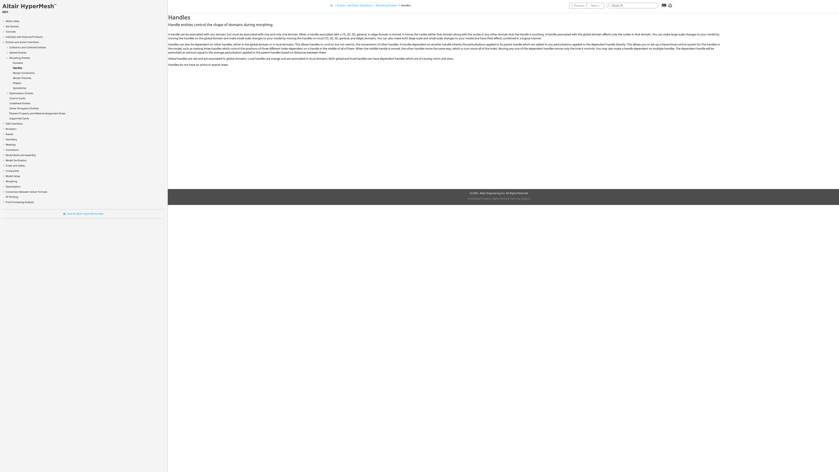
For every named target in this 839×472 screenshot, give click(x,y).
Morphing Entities (19, 57)
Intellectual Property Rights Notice (487, 198)
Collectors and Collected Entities (27, 47)
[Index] (663, 9)
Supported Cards (19, 118)
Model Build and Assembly (21, 155)
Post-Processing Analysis (20, 202)
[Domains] (578, 6)
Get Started (12, 26)
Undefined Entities (19, 103)
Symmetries (19, 88)
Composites (12, 170)
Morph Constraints (24, 73)
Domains (18, 62)
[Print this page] (670, 7)
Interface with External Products (24, 36)
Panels (9, 134)
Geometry (11, 139)
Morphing (11, 181)
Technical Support (520, 198)
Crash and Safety (15, 165)
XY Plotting (12, 196)
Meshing (11, 144)
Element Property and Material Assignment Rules (37, 113)
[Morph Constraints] (596, 6)
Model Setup (13, 176)
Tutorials (11, 31)
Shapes (17, 83)
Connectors (12, 149)
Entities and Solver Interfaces (22, 42)
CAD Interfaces (14, 123)
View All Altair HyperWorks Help (85, 213)
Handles (17, 67)
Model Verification (16, 160)
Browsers (11, 128)
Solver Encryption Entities (24, 108)
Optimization (13, 186)
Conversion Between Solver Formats (26, 191)
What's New (12, 21)
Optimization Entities (21, 93)
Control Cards (17, 98)
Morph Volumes (22, 78)
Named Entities (17, 52)
